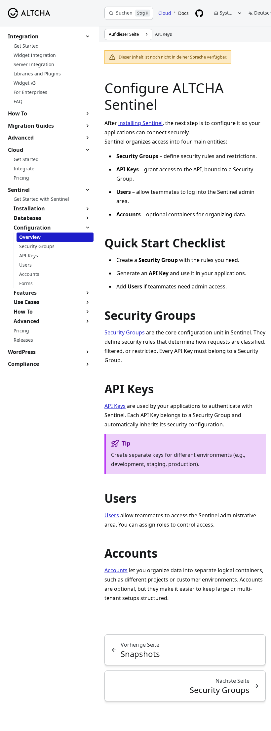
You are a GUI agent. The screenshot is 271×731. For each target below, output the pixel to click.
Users (111, 515)
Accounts (116, 570)
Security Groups (124, 332)
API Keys (115, 405)
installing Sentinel (140, 123)
